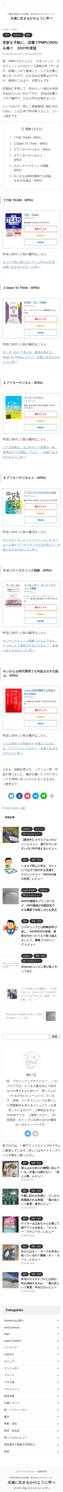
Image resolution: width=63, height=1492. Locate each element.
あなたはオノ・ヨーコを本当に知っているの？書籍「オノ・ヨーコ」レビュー (40, 1255)
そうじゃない (12, 1368)
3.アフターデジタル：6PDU (32, 149)
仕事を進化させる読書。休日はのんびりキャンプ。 (31, 1477)
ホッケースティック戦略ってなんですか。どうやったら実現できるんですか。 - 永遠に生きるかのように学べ (30, 645)
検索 (54, 1036)
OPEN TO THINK (35, 302)
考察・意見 (10, 1423)
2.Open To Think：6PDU (30, 143)
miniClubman (12, 1327)
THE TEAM (31, 214)
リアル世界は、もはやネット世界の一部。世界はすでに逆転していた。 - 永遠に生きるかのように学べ (30, 452)
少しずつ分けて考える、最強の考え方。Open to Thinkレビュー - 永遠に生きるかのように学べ (31, 357)
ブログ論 (9, 1382)
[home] (35, 1133)
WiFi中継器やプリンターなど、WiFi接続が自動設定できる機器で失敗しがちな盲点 (39, 905)
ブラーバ (9, 1375)
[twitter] (11, 796)
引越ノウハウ (12, 1402)
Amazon (41, 235)
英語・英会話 (12, 1430)
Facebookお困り (14, 1320)
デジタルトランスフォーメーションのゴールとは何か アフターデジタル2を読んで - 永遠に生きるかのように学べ (31, 544)
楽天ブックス (41, 229)
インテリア (10, 1347)
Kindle (41, 242)
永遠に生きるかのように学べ (31, 18)
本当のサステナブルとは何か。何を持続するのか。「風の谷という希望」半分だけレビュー (40, 1283)
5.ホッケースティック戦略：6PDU (32, 168)
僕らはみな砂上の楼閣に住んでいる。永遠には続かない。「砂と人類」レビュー (40, 1172)
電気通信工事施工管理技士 (19, 1444)
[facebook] (19, 796)
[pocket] (27, 796)
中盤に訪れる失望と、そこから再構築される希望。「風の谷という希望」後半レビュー (40, 1199)
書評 (23, 808)
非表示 (37, 129)
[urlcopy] (51, 796)
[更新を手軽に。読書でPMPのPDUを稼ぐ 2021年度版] (35, 796)
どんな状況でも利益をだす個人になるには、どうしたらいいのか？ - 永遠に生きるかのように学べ (30, 748)
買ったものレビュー (15, 1437)
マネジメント (12, 1389)
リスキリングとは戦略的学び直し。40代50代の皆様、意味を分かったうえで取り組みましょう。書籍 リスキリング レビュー (39, 935)
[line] (43, 796)
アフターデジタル (33, 397)
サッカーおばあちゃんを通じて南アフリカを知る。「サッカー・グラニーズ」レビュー (40, 1227)
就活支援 (9, 1395)
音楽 (6, 1451)
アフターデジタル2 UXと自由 (40, 492)
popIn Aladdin (12, 1340)
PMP (8, 808)
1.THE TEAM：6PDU (27, 137)
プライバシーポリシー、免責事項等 (31, 1471)
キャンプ (9, 1361)
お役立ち (15, 808)
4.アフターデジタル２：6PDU (30, 157)
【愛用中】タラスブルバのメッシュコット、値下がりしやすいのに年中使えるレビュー (39, 844)
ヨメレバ (33, 218)
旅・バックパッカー (15, 1409)
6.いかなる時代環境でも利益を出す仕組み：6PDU (32, 178)
